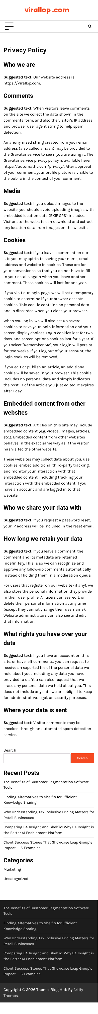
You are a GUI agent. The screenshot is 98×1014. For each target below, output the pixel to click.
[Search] (89, 26)
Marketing (12, 869)
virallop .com (47, 10)
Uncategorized (16, 878)
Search (10, 750)
